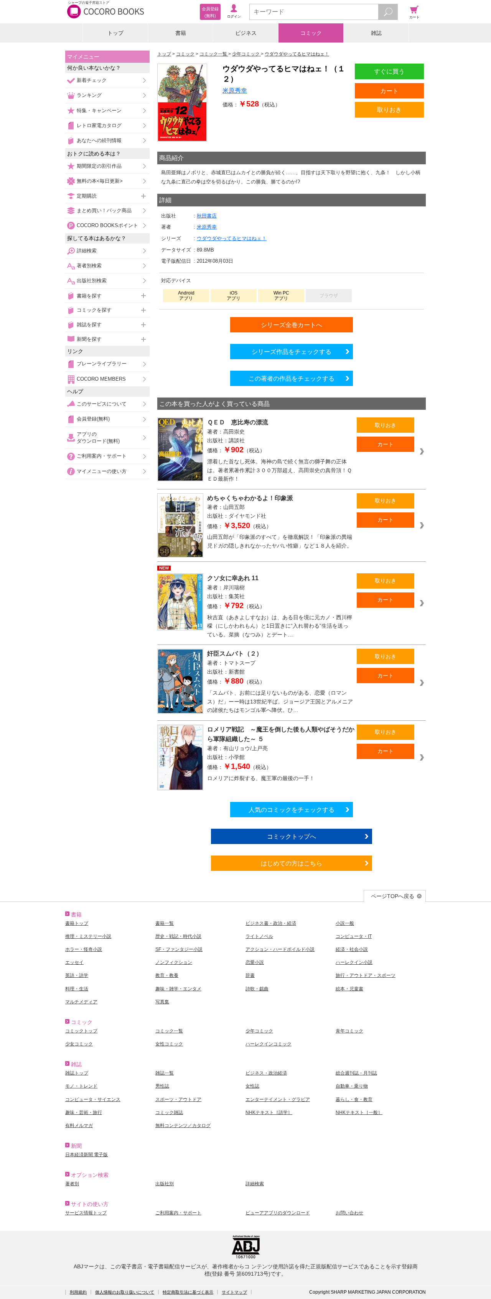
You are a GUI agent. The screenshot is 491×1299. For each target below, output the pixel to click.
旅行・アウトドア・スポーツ (365, 975)
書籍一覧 (164, 923)
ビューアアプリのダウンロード (278, 1213)
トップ (115, 33)
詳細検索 (87, 251)
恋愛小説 (255, 962)
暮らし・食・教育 (354, 1099)
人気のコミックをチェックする (291, 809)
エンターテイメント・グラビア (278, 1099)
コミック (311, 33)
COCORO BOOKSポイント (107, 225)
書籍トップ (76, 923)
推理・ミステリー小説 (88, 936)
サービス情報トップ (86, 1213)
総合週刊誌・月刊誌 (356, 1073)
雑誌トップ (76, 1073)
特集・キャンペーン (99, 110)
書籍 (180, 33)
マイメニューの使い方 (102, 471)
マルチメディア (81, 1002)
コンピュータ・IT (354, 936)
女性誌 (252, 1086)
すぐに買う (389, 71)
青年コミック (349, 1031)
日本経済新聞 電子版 (86, 1154)
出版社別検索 (92, 280)
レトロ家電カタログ (99, 125)
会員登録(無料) (93, 419)
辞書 (250, 975)
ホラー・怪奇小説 (83, 949)
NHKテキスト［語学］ (269, 1112)
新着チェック (92, 80)
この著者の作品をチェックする (291, 378)
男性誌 (162, 1086)
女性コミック (169, 1044)
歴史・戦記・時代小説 (178, 936)
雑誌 (376, 33)
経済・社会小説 (352, 949)
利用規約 (78, 1292)
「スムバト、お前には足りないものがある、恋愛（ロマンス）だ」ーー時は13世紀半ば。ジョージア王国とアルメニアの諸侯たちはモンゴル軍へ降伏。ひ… (280, 701)
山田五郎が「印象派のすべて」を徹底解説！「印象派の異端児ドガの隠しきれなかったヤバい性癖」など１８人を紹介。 (279, 541)
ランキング (89, 95)
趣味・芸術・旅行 (83, 1112)
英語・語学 (76, 975)
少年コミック (259, 1031)
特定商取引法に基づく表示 (188, 1292)
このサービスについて (102, 404)
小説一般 (345, 923)
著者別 (72, 1183)
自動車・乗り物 (352, 1086)
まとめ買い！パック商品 (104, 210)
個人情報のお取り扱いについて (124, 1292)
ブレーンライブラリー (102, 363)
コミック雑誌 (169, 1112)
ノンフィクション (173, 962)
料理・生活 (76, 988)
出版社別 (164, 1183)
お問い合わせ (349, 1213)
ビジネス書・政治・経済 (271, 923)
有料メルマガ (79, 1125)
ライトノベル (259, 936)
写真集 (162, 1002)
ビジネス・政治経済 (266, 1073)
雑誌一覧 (164, 1073)
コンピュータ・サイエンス (92, 1099)
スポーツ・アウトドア (178, 1099)
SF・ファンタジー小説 (179, 949)
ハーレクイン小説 (354, 962)
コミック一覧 (169, 1031)
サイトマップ (234, 1292)
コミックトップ (81, 1031)
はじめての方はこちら (291, 863)
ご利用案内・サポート (102, 456)
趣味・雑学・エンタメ (178, 988)
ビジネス (246, 33)
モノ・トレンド (81, 1086)
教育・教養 (166, 975)
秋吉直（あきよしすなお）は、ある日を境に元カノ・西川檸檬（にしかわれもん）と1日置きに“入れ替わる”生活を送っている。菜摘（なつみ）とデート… (279, 626)
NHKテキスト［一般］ (359, 1112)
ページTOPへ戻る (392, 896)
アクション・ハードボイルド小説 (280, 949)
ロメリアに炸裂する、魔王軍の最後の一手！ (261, 778)
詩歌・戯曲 (257, 988)
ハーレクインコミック (269, 1044)
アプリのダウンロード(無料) (98, 437)
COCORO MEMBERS (101, 379)
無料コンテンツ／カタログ (183, 1125)
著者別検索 (89, 265)
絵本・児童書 (349, 988)
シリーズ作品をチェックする (291, 351)
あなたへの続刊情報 (99, 140)
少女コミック (79, 1044)
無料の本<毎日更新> (100, 181)
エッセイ (74, 962)
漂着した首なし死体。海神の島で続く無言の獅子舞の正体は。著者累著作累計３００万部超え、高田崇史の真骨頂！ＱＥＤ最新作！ (279, 470)
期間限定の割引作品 (99, 166)
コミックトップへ (291, 836)
